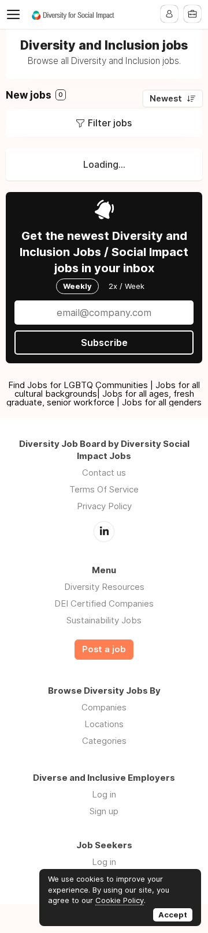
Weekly (77, 286)
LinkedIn (104, 531)
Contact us (104, 472)
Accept (172, 914)
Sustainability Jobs (104, 620)
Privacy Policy (104, 506)
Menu (15, 14)
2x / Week (126, 286)
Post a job (104, 649)
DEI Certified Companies (104, 603)
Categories (104, 740)
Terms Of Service (104, 489)
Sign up (104, 811)
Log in (104, 794)
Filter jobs (110, 123)
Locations (104, 723)
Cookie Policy (119, 900)
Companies (104, 707)
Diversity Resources (104, 586)
